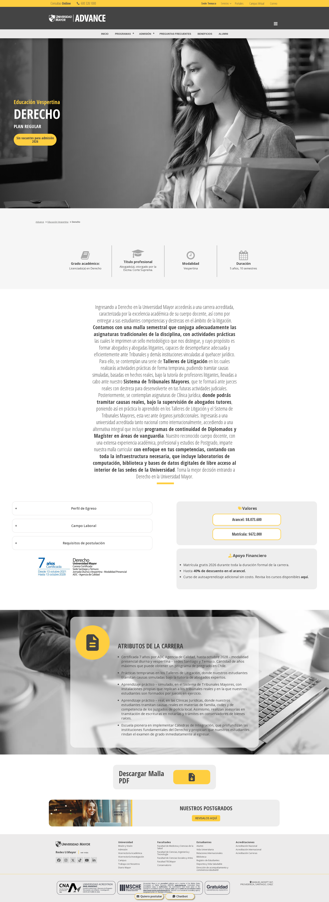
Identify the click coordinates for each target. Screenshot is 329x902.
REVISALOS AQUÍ (206, 818)
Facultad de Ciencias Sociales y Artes (175, 857)
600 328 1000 (88, 3)
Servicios (225, 3)
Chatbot (182, 896)
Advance (40, 221)
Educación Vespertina (57, 221)
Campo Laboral (83, 525)
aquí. (305, 577)
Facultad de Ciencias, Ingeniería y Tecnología (173, 853)
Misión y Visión (125, 845)
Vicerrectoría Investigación (131, 856)
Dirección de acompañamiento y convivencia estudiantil (212, 868)
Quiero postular (151, 896)
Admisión (145, 33)
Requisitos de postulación (84, 543)
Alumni (223, 33)
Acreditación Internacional (248, 849)
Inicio (104, 33)
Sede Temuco (208, 3)
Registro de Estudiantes (208, 860)
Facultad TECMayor (166, 861)
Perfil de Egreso (83, 508)
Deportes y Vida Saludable (209, 864)
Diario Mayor (124, 867)
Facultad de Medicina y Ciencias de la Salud (175, 847)
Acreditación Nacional (246, 845)
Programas (123, 33)
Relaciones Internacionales (209, 853)
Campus (122, 860)
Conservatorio (164, 865)
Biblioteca (201, 856)
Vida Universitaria (205, 849)
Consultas (61, 3)
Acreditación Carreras (246, 853)
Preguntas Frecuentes (175, 33)
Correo (273, 3)
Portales (239, 3)
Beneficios (205, 33)
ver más (84, 852)
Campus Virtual (256, 3)
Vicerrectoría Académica (130, 853)
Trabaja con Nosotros (129, 864)
